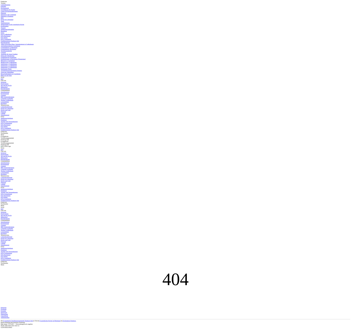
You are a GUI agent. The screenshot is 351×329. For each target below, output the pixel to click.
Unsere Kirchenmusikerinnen (9, 11)
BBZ (2, 18)
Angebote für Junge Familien (9, 54)
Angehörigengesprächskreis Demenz (11, 70)
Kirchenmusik (5, 8)
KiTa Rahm (4, 37)
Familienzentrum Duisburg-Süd (10, 41)
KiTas (2, 33)
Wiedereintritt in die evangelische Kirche (12, 24)
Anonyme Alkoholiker (7, 72)
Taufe (2, 21)
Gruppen (3, 52)
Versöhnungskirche (6, 51)
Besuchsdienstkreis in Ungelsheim (10, 74)
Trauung (3, 28)
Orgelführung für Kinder (8, 10)
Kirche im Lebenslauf (7, 19)
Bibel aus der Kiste (6, 75)
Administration (5, 317)
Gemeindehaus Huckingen (8, 49)
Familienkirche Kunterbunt (8, 57)
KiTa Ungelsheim (6, 39)
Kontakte (3, 311)
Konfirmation (5, 26)
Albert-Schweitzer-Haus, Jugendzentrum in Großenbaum (17, 44)
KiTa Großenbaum (6, 34)
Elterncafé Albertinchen (7, 56)
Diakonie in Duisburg (7, 16)
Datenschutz (4, 314)
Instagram (3, 307)
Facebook (3, 309)
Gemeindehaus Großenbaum (9, 47)
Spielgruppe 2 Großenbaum (9, 65)
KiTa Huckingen (5, 36)
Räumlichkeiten (5, 42)
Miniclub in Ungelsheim (8, 61)
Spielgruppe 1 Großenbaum (9, 64)
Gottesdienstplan (5, 5)
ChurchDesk (4, 316)
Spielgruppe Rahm (6, 69)
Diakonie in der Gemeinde (8, 14)
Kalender (3, 6)
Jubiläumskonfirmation (7, 29)
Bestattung (4, 31)
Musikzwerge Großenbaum (9, 62)
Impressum (4, 312)
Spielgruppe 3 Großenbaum (9, 67)
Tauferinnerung (5, 23)
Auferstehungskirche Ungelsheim (10, 46)
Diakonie (3, 13)
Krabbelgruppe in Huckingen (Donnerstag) (13, 59)
